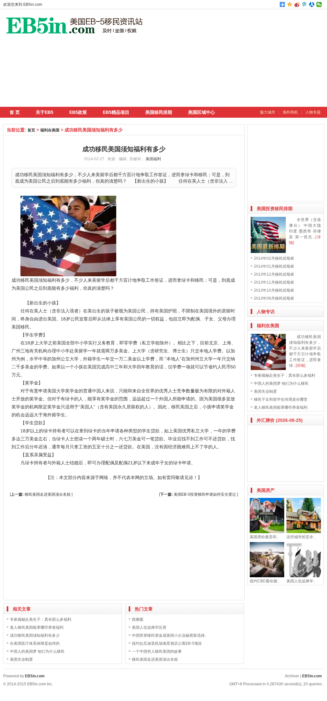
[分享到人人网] (312, 4)
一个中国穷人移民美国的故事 (157, 651)
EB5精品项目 (116, 112)
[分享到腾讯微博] (304, 4)
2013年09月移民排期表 (274, 298)
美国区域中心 (201, 112)
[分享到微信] (319, 4)
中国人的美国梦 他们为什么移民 (37, 651)
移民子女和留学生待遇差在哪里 (281, 399)
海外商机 (290, 112)
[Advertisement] (241, 57)
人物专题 (313, 112)
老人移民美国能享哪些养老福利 (37, 627)
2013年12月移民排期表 (274, 274)
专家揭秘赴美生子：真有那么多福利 (40, 619)
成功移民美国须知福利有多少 (35, 635)
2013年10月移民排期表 (274, 290)
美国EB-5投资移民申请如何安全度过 (205, 494)
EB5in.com (32, 4)
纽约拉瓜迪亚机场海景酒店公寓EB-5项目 (167, 643)
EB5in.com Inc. (40, 684)
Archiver (292, 676)
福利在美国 (49, 130)
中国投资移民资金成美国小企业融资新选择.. (169, 635)
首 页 (15, 112)
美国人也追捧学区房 (149, 627)
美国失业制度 (21, 659)
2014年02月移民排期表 (274, 258)
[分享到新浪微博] (297, 4)
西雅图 (137, 619)
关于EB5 (44, 112)
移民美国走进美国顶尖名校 (48, 494)
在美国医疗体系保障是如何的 (35, 643)
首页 (31, 130)
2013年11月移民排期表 (274, 282)
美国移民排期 (158, 112)
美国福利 (153, 159)
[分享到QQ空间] (290, 4)
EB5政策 (78, 112)
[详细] (300, 365)
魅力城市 (267, 112)
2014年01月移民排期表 (274, 266)
